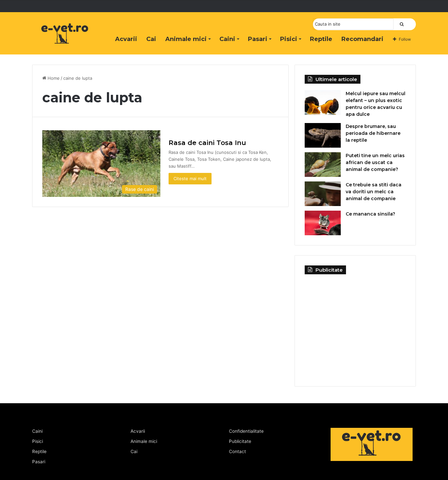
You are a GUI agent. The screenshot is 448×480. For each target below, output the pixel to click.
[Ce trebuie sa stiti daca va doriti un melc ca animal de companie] (323, 193)
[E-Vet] (65, 40)
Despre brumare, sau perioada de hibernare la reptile (373, 133)
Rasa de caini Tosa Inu (207, 143)
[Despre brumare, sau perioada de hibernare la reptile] (323, 135)
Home (53, 78)
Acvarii (126, 39)
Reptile (321, 39)
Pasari (257, 39)
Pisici (288, 39)
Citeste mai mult (190, 178)
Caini (227, 39)
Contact (237, 451)
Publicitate (240, 441)
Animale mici (186, 39)
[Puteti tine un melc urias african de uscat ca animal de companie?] (323, 164)
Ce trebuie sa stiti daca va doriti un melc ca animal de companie (373, 191)
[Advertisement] (355, 325)
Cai (151, 39)
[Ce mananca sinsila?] (323, 223)
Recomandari (362, 39)
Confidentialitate (246, 431)
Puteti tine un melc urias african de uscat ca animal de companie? (375, 162)
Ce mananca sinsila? (370, 214)
